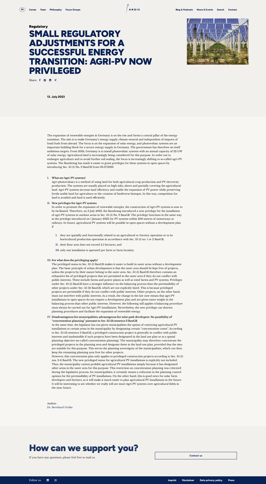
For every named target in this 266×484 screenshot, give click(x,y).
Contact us (195, 455)
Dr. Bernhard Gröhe (60, 407)
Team (43, 9)
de (22, 9)
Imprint (172, 480)
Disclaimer (188, 480)
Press (231, 480)
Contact (232, 9)
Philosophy (56, 9)
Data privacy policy (211, 480)
